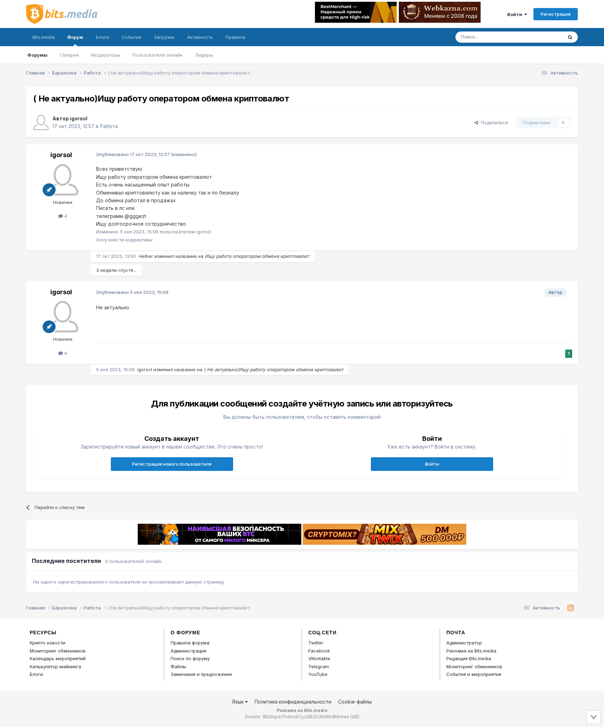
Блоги (102, 37)
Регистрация (555, 14)
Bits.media (44, 37)
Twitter (315, 642)
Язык (238, 702)
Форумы (37, 55)
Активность (200, 37)
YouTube (318, 674)
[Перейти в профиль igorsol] (41, 122)
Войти (515, 14)
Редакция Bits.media (468, 658)
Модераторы (105, 55)
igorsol (78, 118)
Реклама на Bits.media (471, 651)
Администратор (464, 642)
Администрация (188, 651)
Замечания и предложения (201, 674)
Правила (235, 37)
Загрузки (164, 37)
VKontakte (319, 658)
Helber (146, 256)
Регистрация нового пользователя (171, 464)
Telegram (318, 666)
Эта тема (543, 37)
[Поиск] (570, 37)
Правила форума (190, 642)
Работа (109, 126)
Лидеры (204, 55)
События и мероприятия (473, 674)
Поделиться (493, 122)
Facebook (319, 651)
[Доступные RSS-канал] (570, 608)
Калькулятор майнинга (55, 666)
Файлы (178, 666)
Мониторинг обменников (58, 651)
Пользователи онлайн (157, 55)
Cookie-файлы (355, 702)
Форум (75, 37)
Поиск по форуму (190, 658)
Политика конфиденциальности (292, 702)
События (131, 37)
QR (355, 716)
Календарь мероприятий (58, 658)
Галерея (69, 55)
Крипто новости (47, 642)
